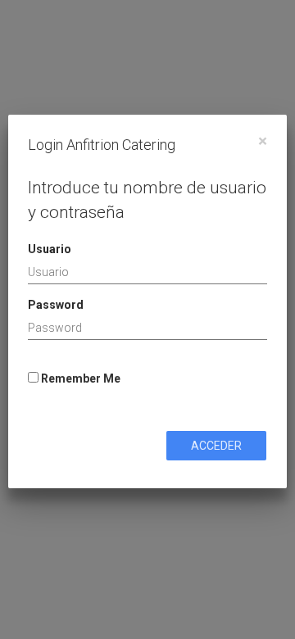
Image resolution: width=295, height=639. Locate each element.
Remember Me (79, 378)
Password (56, 304)
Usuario (49, 249)
